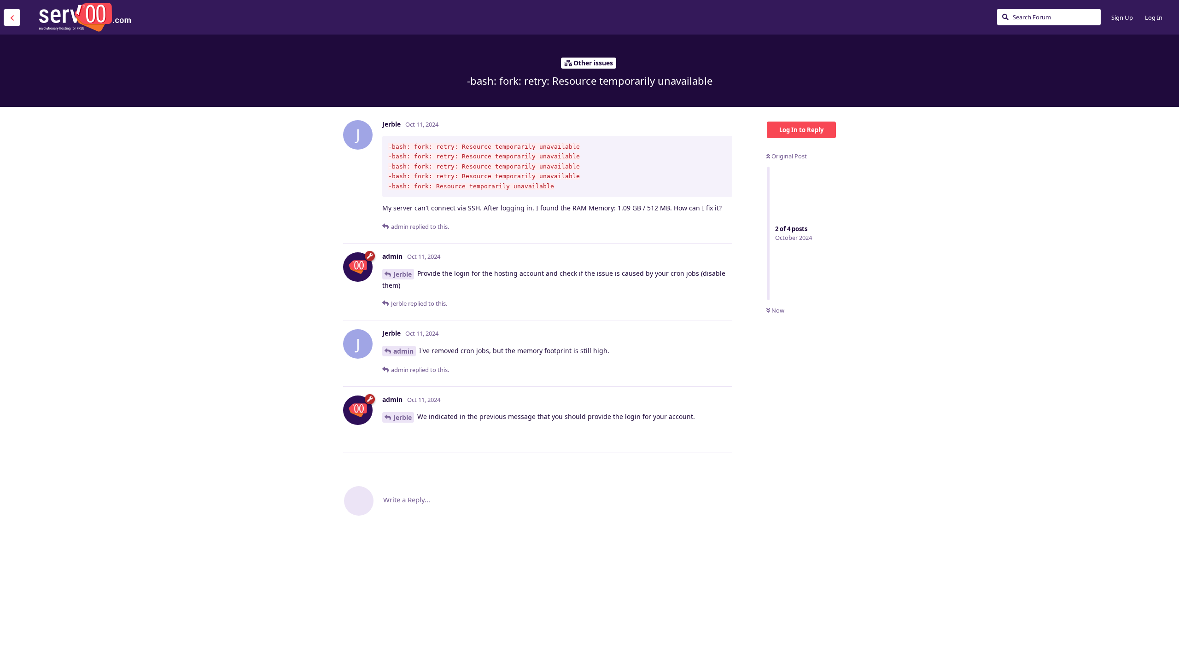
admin (403, 351)
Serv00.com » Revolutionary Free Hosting (85, 17)
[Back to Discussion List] (12, 17)
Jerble (402, 274)
